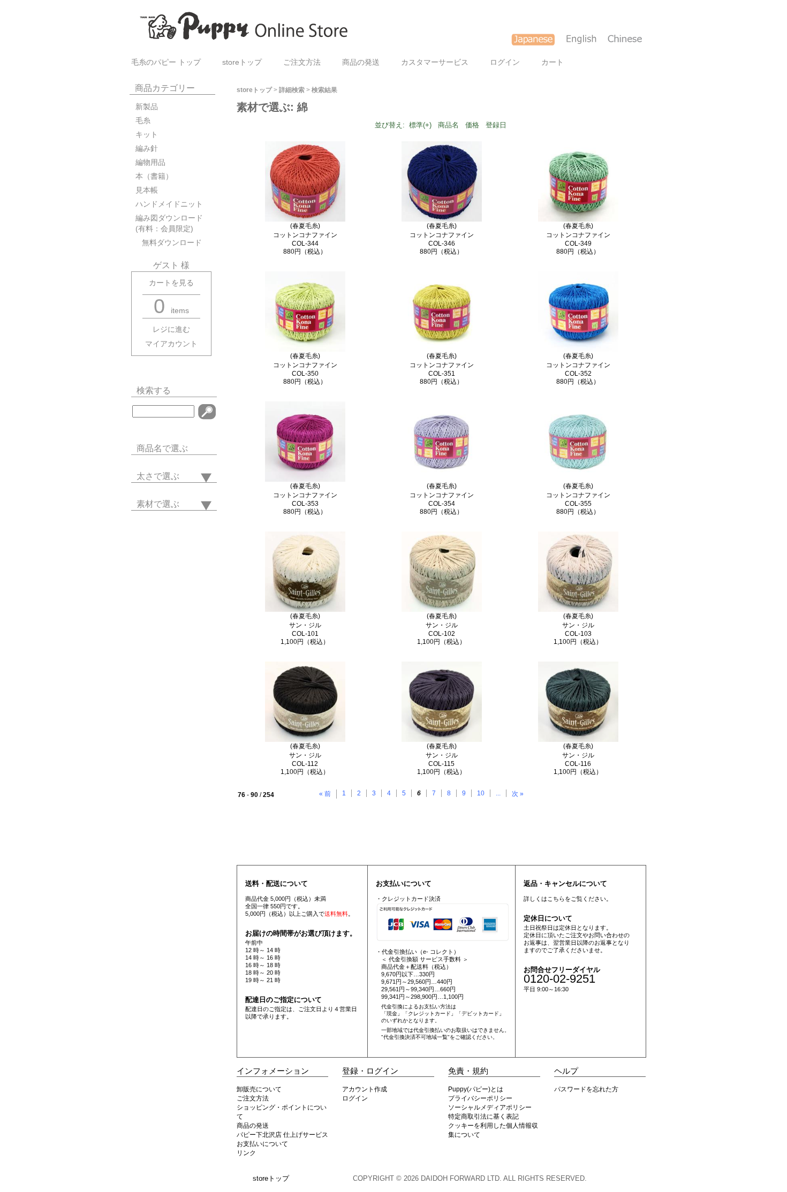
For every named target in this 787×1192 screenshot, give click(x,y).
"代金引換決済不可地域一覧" (415, 1037)
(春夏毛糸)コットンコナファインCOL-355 (578, 494)
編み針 (146, 149)
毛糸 (142, 121)
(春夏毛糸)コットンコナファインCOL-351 (442, 364)
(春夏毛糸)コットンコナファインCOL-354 (442, 494)
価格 (472, 125)
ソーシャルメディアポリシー (490, 1107)
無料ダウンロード (168, 243)
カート (552, 62)
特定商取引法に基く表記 (483, 1116)
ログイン (505, 62)
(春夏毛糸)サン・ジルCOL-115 (442, 755)
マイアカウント (171, 344)
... (498, 793)
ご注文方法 (302, 62)
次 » (518, 794)
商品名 (448, 125)
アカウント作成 (364, 1089)
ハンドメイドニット (169, 204)
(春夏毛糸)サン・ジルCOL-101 (305, 624)
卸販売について (259, 1089)
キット (146, 135)
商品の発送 (361, 62)
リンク (246, 1153)
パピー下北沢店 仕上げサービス (282, 1134)
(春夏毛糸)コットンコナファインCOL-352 (578, 364)
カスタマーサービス (434, 62)
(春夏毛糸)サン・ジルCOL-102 (442, 624)
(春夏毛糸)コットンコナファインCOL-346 (442, 234)
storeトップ (242, 62)
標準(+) (420, 125)
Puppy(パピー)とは (475, 1089)
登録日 (496, 125)
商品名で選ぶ (162, 448)
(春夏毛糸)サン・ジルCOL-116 (578, 755)
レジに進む (171, 329)
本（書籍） (154, 176)
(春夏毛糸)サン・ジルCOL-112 (305, 755)
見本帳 (146, 190)
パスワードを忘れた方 (586, 1089)
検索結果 (324, 90)
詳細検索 (292, 90)
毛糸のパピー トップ (166, 62)
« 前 (325, 794)
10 (481, 793)
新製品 (146, 107)
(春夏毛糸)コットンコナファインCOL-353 (305, 494)
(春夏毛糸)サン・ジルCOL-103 (578, 624)
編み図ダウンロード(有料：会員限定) (169, 223)
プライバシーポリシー (480, 1098)
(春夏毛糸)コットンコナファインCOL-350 (305, 364)
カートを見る (171, 283)
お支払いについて (262, 1144)
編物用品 (150, 162)
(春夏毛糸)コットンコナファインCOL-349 (578, 234)
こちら (556, 898)
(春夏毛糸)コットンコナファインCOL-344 (305, 234)
